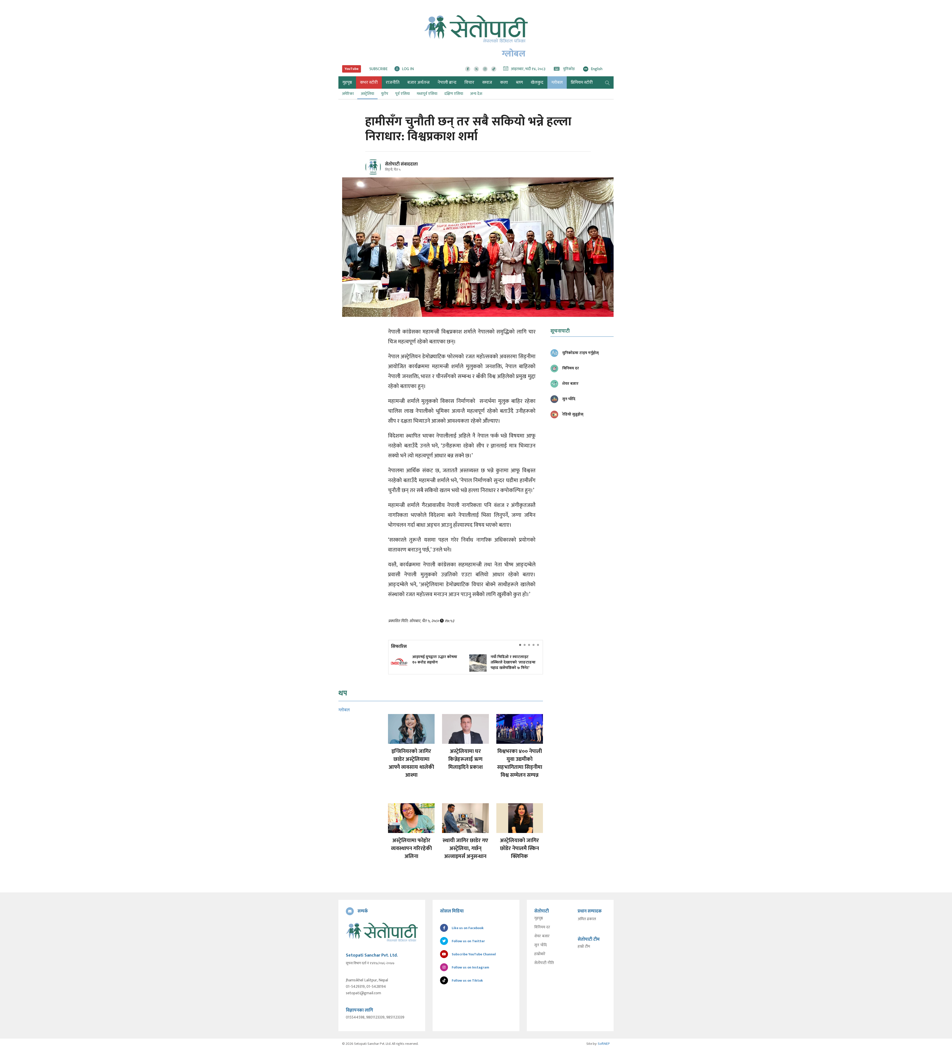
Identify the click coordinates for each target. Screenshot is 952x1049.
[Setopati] (382, 932)
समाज (487, 82)
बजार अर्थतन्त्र (418, 82)
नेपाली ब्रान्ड (447, 82)
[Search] (607, 82)
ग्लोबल (557, 82)
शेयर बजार (542, 936)
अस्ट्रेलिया (367, 93)
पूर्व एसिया (402, 93)
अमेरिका (348, 93)
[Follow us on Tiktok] (493, 69)
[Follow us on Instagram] (485, 69)
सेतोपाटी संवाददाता (401, 164)
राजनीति (392, 82)
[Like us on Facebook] (467, 69)
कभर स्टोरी (369, 82)
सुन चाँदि (540, 945)
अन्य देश (476, 93)
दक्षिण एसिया (453, 93)
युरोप (384, 93)
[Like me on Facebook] (375, 174)
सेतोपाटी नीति (544, 963)
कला (504, 82)
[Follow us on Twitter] (476, 69)
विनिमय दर (542, 927)
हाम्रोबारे (539, 954)
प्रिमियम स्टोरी (582, 82)
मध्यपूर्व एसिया (427, 93)
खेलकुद (537, 82)
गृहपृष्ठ (538, 918)
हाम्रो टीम (584, 946)
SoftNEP (604, 1044)
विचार (469, 82)
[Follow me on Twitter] (380, 169)
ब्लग (519, 82)
